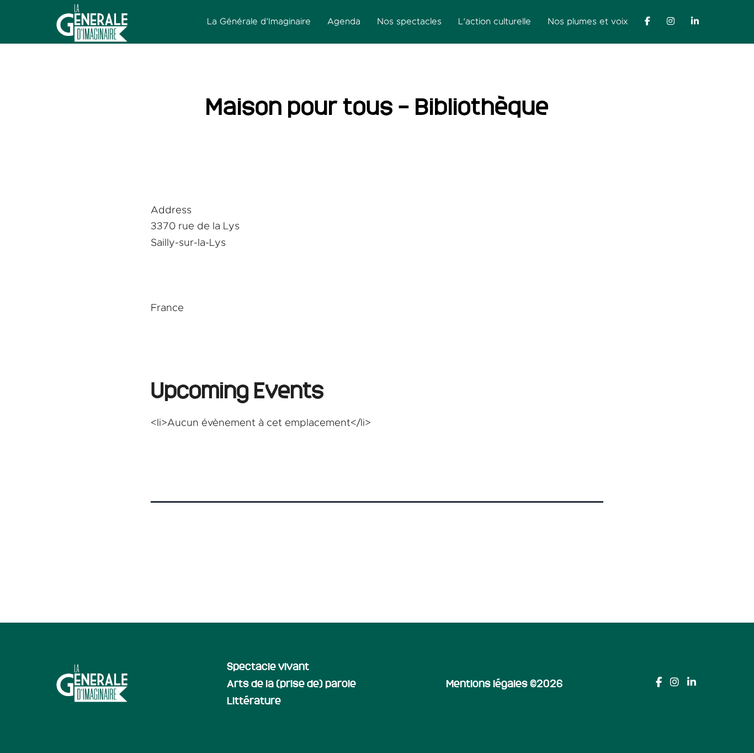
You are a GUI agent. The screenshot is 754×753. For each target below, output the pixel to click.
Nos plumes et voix (588, 21)
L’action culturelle (494, 21)
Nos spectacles (409, 21)
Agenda (343, 21)
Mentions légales (487, 682)
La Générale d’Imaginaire (259, 21)
